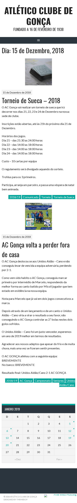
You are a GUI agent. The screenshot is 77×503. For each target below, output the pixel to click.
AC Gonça (26, 380)
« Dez (18, 459)
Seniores (58, 380)
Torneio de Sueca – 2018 (31, 100)
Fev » (59, 459)
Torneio (46, 197)
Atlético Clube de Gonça (38, 15)
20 (7, 445)
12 (69, 430)
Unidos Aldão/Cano (67, 383)
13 (7, 437)
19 (69, 437)
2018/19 (14, 197)
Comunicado (30, 197)
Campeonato (43, 380)
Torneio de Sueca (63, 197)
